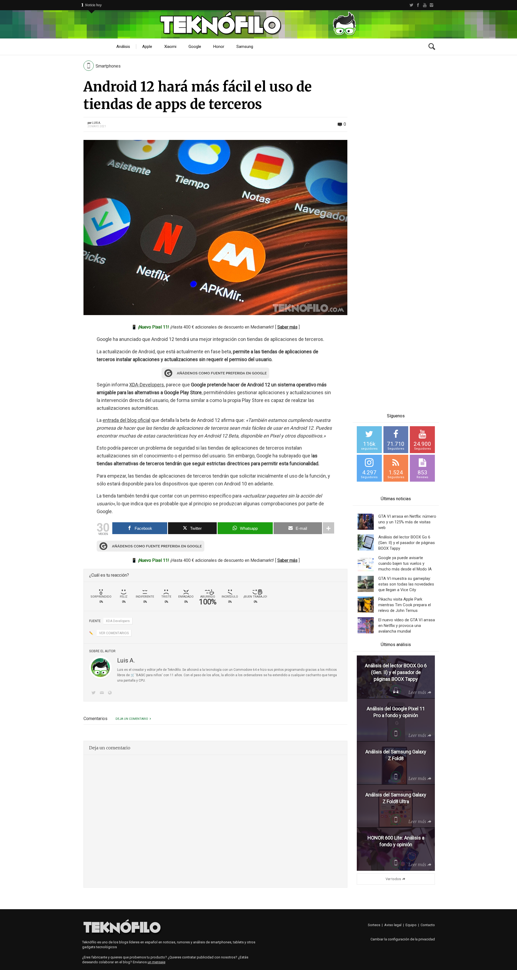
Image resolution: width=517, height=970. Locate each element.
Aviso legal (392, 925)
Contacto (428, 925)
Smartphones (108, 66)
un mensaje (156, 962)
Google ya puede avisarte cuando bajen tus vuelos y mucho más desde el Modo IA (405, 563)
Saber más (287, 327)
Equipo (411, 925)
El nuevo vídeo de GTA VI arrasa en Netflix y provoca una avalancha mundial (406, 626)
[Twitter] (411, 5)
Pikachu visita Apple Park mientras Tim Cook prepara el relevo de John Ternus (404, 605)
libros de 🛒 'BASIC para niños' (140, 675)
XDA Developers (118, 621)
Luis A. (96, 122)
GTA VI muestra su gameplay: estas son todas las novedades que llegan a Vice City (406, 584)
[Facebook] (418, 5)
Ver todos (393, 879)
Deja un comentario (132, 719)
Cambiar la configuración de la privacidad (403, 939)
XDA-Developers (146, 384)
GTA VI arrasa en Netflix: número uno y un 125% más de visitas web (407, 522)
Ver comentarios (114, 633)
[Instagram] (431, 5)
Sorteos (374, 925)
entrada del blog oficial (126, 420)
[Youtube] (424, 5)
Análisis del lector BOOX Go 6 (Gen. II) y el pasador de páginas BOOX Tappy (406, 543)
